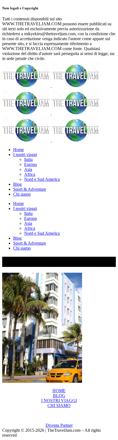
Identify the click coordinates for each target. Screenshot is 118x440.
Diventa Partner (59, 425)
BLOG (59, 395)
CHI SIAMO (59, 405)
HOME (59, 390)
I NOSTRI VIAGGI (59, 400)
